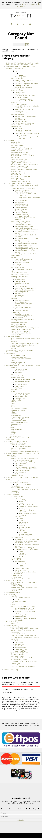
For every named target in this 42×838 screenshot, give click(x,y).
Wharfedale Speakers (18, 326)
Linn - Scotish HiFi (17, 145)
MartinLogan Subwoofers (24, 247)
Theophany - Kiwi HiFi (18, 159)
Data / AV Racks (16, 589)
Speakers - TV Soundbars (15, 352)
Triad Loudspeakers (17, 324)
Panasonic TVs (15, 126)
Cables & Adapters (12, 494)
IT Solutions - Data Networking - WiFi (24, 661)
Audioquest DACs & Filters (20, 488)
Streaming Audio (16, 481)
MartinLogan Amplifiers (23, 242)
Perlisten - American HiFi (19, 152)
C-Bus (12, 604)
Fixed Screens (20, 92)
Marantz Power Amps (22, 381)
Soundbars (19, 293)
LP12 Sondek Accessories (24, 460)
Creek (12, 427)
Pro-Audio (14, 639)
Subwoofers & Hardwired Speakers (19, 183)
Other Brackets (20, 120)
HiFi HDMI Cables (16, 496)
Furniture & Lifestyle (13, 580)
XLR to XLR (19, 556)
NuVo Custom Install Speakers (21, 333)
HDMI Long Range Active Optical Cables (24, 629)
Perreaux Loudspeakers (18, 273)
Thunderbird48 (24, 527)
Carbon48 (22, 524)
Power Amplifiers (21, 396)
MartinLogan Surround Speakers (26, 249)
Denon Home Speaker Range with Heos (24, 343)
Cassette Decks (16, 474)
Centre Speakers (21, 200)
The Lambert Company (18, 408)
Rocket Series (20, 561)
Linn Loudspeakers (17, 267)
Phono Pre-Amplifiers (22, 395)
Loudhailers (19, 642)
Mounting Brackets (17, 114)
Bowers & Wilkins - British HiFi (21, 149)
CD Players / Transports (19, 482)
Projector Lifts (15, 102)
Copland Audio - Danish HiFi (20, 163)
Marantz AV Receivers (18, 448)
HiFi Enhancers (15, 577)
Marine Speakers (21, 209)
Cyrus (12, 434)
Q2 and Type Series (22, 568)
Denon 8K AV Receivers (23, 446)
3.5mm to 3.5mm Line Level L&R (27, 539)
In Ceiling (18, 264)
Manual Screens (20, 94)
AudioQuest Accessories (19, 627)
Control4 (13, 596)
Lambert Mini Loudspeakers (20, 329)
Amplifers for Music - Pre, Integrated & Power (23, 365)
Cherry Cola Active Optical (28, 506)
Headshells (19, 465)
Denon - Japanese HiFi (18, 168)
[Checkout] (30, 24)
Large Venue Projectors (23, 82)
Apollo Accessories (21, 113)
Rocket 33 (22, 567)
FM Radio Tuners (16, 475)
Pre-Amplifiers (20, 398)
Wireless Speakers (21, 214)
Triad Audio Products (22, 598)
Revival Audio (15, 255)
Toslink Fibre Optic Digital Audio (26, 549)
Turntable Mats (20, 472)
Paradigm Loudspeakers (19, 276)
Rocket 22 (22, 565)
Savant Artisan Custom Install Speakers (24, 328)
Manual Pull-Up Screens (27, 96)
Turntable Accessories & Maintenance (24, 458)
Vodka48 (22, 525)
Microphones (19, 644)
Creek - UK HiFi (16, 178)
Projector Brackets (21, 121)
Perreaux (13, 367)
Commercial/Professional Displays (27, 133)
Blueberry (22, 500)
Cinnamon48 (23, 522)
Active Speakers (20, 261)
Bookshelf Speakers (22, 190)
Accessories (19, 132)
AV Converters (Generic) (18, 659)
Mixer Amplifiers (20, 651)
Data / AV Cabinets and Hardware (22, 666)
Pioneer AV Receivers (17, 450)
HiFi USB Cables (16, 573)
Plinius (12, 391)
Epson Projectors (16, 78)
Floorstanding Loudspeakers (25, 290)
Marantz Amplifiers (17, 377)
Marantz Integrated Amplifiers (25, 379)
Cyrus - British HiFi (17, 180)
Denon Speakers (16, 266)
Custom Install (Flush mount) (25, 288)
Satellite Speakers (21, 204)
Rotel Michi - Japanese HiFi (20, 176)
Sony (12, 70)
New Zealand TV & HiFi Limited (27, 835)
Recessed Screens (25, 99)
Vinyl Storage (15, 584)
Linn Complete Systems (23, 269)
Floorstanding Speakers (23, 192)
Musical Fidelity (16, 429)
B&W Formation (24, 216)
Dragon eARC (24, 536)
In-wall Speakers (21, 207)
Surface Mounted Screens (28, 101)
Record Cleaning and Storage (25, 462)
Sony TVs (18, 71)
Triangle (13, 257)
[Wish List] (17, 24)
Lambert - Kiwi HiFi (17, 173)
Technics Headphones (18, 355)
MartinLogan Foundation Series (26, 254)
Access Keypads (20, 615)
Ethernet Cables (16, 575)
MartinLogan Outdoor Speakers (26, 243)
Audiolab (13, 390)
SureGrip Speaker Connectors (25, 572)
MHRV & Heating (12, 622)
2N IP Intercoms (20, 616)
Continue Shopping (11, 670)
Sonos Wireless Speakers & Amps (22, 345)
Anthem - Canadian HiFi (19, 166)
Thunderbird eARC (25, 534)
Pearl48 (22, 518)
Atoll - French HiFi (17, 144)
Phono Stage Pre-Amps (19, 422)
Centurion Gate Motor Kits (24, 608)
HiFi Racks (14, 591)
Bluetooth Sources (17, 493)
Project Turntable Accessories (25, 467)
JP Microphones (20, 647)
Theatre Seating (16, 586)
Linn (11, 374)
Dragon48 (22, 531)
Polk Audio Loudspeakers (19, 274)
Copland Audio (15, 400)
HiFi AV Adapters (16, 558)
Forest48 (22, 520)
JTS (16, 641)
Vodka (21, 508)
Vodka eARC (23, 532)
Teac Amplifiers (16, 424)
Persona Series (20, 279)
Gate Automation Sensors (24, 610)
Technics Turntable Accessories (26, 469)
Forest (21, 503)
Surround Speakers (21, 310)
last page (22, 699)
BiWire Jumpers (20, 570)
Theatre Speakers (21, 212)
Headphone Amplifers (18, 420)
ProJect (13, 431)
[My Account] (11, 24)
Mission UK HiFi (16, 175)
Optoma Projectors (17, 89)
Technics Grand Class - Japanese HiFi (24, 164)
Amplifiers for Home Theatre (16, 441)
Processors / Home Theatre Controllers (24, 451)
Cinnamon (22, 555)
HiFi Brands (10, 140)
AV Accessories (11, 625)
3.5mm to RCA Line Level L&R (26, 541)
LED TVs (22, 73)
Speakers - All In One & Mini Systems (19, 350)
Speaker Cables (20, 646)
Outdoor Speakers (21, 211)
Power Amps (19, 371)
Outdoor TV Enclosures (18, 104)
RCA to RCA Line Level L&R (24, 543)
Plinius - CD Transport (23, 484)
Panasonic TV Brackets (23, 130)
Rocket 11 (22, 563)
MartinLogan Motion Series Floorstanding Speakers (24, 227)
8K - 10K (18, 517)
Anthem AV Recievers (18, 443)
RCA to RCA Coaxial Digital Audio (26, 548)
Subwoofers (19, 202)
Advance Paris (15, 436)
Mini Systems (19, 128)
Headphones (10, 353)
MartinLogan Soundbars (23, 245)
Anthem (13, 402)
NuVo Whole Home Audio (24, 658)
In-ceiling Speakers (21, 206)
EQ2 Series (23, 135)
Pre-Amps (18, 372)
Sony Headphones (17, 364)
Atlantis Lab (14, 312)
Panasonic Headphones (18, 357)
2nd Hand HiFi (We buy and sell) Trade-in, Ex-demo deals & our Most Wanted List (23, 64)
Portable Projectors (22, 85)
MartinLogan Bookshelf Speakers (27, 230)
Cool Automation (21, 601)
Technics (13, 341)
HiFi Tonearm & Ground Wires (21, 579)
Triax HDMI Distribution (18, 634)
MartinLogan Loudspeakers (20, 221)
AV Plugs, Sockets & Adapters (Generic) (24, 637)
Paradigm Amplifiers (17, 410)
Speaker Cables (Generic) (19, 653)
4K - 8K (18, 498)
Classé (12, 407)
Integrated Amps (21, 369)
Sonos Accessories (17, 347)
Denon (12, 360)
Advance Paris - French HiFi (20, 181)
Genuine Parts (15, 663)
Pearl (21, 501)
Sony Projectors (20, 77)
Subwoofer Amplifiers (18, 419)
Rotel (12, 405)
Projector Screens (16, 90)
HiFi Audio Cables (16, 537)
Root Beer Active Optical (28, 505)
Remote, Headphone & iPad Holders (23, 587)
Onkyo (12, 412)
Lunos (12, 623)
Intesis (17, 599)
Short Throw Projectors (23, 87)
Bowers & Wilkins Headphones (21, 359)
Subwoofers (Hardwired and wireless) (24, 185)
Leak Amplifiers (16, 415)
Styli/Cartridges (20, 463)
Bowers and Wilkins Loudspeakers (22, 188)
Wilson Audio (15, 142)
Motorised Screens (21, 97)
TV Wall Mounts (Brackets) (24, 123)
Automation (10, 594)
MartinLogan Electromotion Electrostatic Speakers (25, 223)
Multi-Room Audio (17, 656)
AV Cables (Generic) (17, 654)
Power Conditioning (13, 592)
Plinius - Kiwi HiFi (16, 151)
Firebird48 (22, 529)
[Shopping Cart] (24, 24)
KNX (11, 603)
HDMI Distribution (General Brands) (23, 635)
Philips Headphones (17, 362)
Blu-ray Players (15, 486)
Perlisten (13, 298)
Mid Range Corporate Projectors (26, 83)
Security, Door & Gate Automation (22, 606)
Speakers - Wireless (13, 336)
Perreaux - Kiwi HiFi (17, 147)
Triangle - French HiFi (18, 161)
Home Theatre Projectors (24, 80)
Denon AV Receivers (17, 445)
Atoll (12, 383)
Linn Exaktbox (20, 376)
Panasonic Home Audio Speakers (22, 319)
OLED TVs (22, 75)
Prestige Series (20, 281)
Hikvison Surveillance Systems (25, 618)
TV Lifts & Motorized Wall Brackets (23, 125)
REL (11, 187)
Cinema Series (20, 285)
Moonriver (14, 426)
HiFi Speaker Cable (17, 560)
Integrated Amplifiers (22, 393)
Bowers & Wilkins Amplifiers (20, 417)
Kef (11, 271)
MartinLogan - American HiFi (20, 154)
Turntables (14, 457)
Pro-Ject (13, 321)
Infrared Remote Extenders (20, 665)
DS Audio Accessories (22, 470)
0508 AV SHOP (30, 4)
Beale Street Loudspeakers (20, 331)
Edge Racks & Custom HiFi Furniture (23, 582)
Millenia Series (20, 278)
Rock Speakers (15, 335)
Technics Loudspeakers (18, 322)
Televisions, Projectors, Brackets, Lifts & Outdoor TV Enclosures (20, 67)
